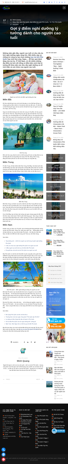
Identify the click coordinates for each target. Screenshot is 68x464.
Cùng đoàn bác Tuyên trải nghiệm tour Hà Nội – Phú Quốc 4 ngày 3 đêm (59, 355)
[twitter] (59, 2)
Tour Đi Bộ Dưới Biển (56, 206)
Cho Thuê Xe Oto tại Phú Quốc (55, 167)
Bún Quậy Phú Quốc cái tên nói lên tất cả (16, 314)
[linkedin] (51, 2)
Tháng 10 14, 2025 (58, 137)
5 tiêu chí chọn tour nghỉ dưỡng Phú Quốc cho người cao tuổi (22, 245)
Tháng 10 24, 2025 (58, 75)
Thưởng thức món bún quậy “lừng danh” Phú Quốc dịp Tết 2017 (22, 317)
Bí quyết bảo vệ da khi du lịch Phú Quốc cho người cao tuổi (21, 250)
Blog (14, 22)
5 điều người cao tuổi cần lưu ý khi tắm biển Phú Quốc (20, 248)
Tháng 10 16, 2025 (58, 90)
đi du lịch (15, 24)
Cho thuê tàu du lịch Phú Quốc (55, 158)
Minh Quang (17, 20)
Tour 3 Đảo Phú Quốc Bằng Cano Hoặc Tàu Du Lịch (58, 252)
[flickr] (49, 2)
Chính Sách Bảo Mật (59, 425)
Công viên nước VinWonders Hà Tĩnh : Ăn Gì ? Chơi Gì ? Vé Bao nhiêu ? (59, 81)
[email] (44, 2)
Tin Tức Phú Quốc (56, 22)
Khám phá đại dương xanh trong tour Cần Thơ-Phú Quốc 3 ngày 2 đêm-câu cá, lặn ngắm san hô (59, 387)
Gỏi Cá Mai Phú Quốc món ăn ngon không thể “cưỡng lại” (21, 321)
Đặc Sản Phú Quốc (22, 22)
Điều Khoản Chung (58, 427)
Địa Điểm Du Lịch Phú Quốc (39, 22)
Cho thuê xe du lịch (26, 422)
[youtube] (62, 2)
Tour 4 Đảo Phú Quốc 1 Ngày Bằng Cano (58, 242)
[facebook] (46, 2)
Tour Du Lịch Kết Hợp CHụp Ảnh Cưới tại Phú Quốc (56, 215)
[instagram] (64, 2)
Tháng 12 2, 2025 (58, 57)
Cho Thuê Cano (25, 436)
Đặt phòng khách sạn (26, 414)
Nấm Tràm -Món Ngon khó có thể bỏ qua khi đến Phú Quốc (21, 324)
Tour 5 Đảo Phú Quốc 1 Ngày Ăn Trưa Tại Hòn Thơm (59, 231)
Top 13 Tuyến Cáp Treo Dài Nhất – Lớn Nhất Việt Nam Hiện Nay (59, 110)
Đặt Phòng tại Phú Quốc (56, 177)
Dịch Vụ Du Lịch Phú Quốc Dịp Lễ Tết (56, 196)
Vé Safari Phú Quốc (26, 420)
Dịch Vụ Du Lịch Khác (55, 186)
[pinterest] (54, 2)
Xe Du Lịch (24, 427)
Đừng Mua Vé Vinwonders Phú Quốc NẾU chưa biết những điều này (59, 144)
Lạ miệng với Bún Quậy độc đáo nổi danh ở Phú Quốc (20, 319)
